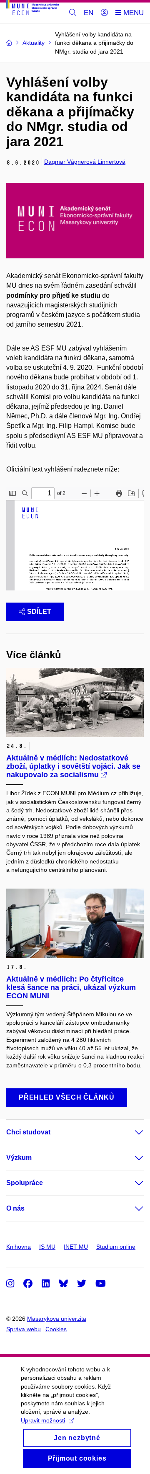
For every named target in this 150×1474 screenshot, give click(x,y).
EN (88, 13)
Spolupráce (24, 1182)
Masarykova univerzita (56, 1318)
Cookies (56, 1329)
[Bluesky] (63, 1283)
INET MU (76, 1246)
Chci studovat (28, 1132)
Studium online (115, 1246)
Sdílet (39, 611)
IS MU (47, 1246)
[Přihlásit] (104, 13)
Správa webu (23, 1329)
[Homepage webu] (32, 9)
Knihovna (18, 1246)
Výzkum (19, 1157)
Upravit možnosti (43, 1420)
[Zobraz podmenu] (130, 1132)
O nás (15, 1208)
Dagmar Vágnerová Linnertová (84, 161)
